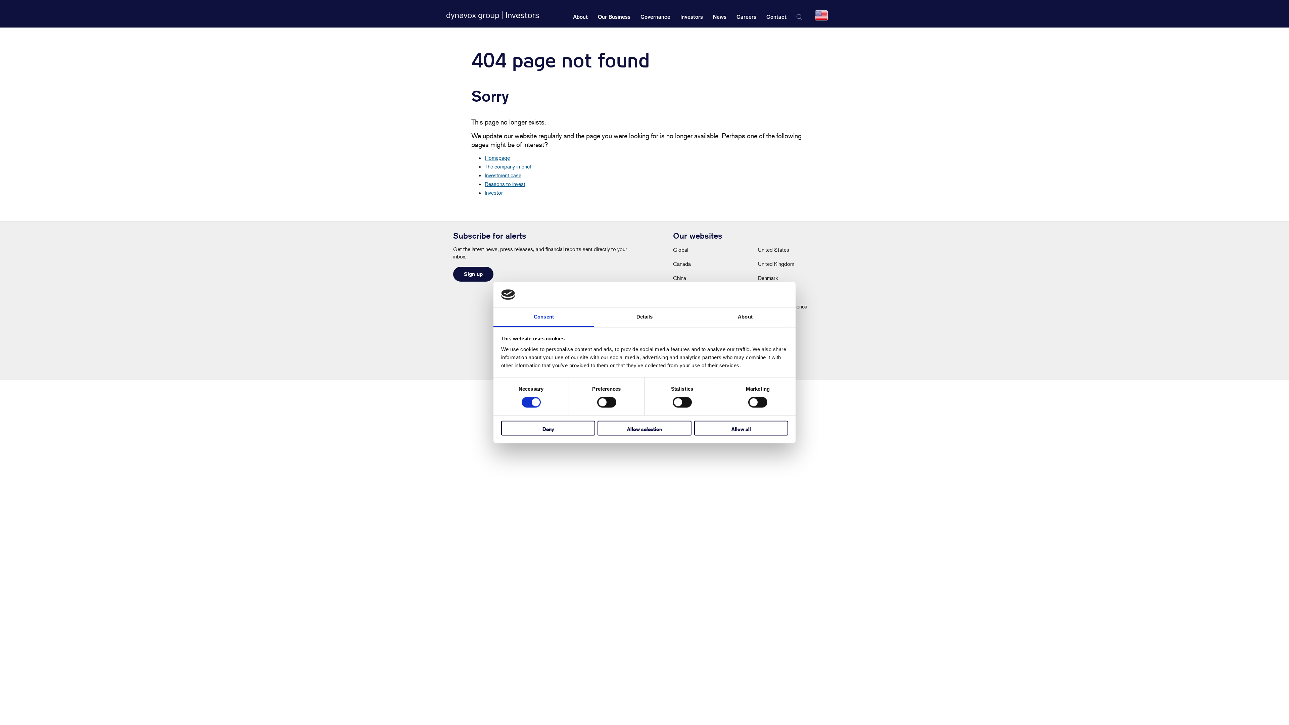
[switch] (606, 402)
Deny (548, 429)
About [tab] (745, 317)
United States (773, 249)
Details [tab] (644, 317)
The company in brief (508, 166)
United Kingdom (776, 263)
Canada (682, 263)
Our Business (614, 17)
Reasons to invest (505, 184)
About (580, 17)
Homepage (497, 157)
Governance (655, 17)
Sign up (473, 274)
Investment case (503, 175)
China (679, 278)
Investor (494, 192)
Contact (776, 17)
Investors (691, 17)
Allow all (741, 429)
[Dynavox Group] (492, 15)
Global (680, 249)
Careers (746, 17)
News (719, 17)
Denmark (768, 278)
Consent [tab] (544, 317)
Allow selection (644, 429)
